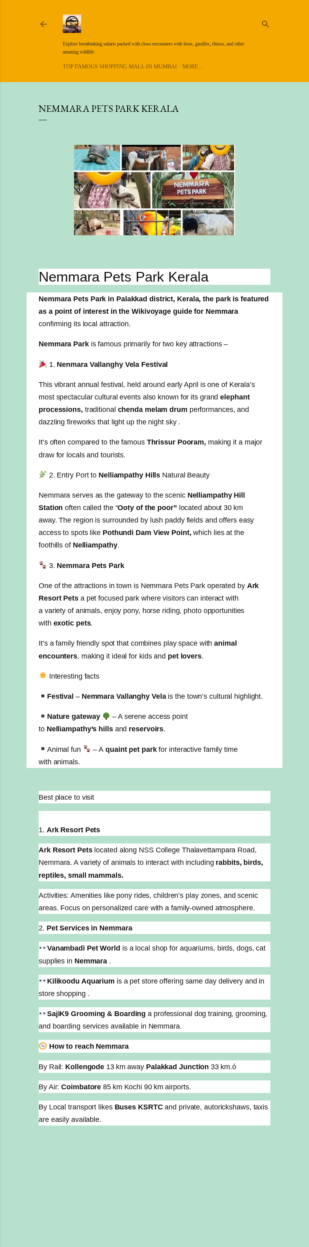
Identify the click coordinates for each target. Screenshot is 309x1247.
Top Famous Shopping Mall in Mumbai (120, 67)
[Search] (265, 22)
